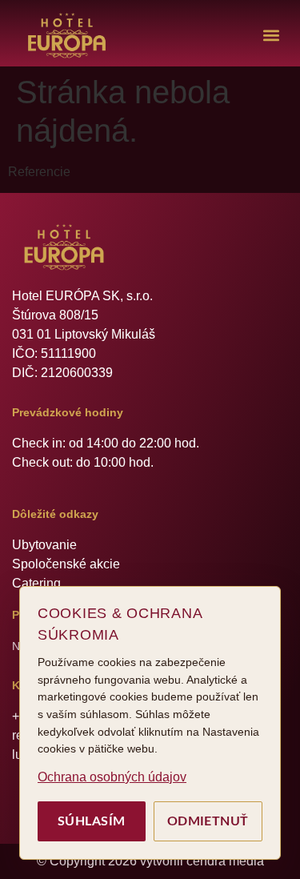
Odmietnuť (208, 821)
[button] (271, 35)
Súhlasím (92, 821)
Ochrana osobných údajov (112, 777)
